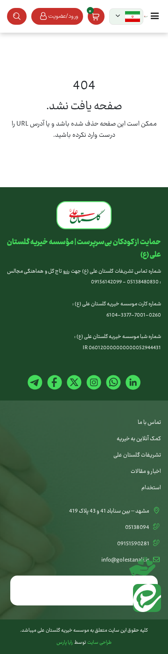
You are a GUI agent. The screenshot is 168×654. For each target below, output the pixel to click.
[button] (126, 16)
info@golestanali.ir (125, 560)
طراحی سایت (99, 643)
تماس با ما (149, 422)
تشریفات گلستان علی (137, 455)
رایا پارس (64, 643)
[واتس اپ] (144, 600)
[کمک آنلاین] (144, 563)
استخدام (151, 488)
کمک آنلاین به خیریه (139, 439)
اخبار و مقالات (146, 471)
